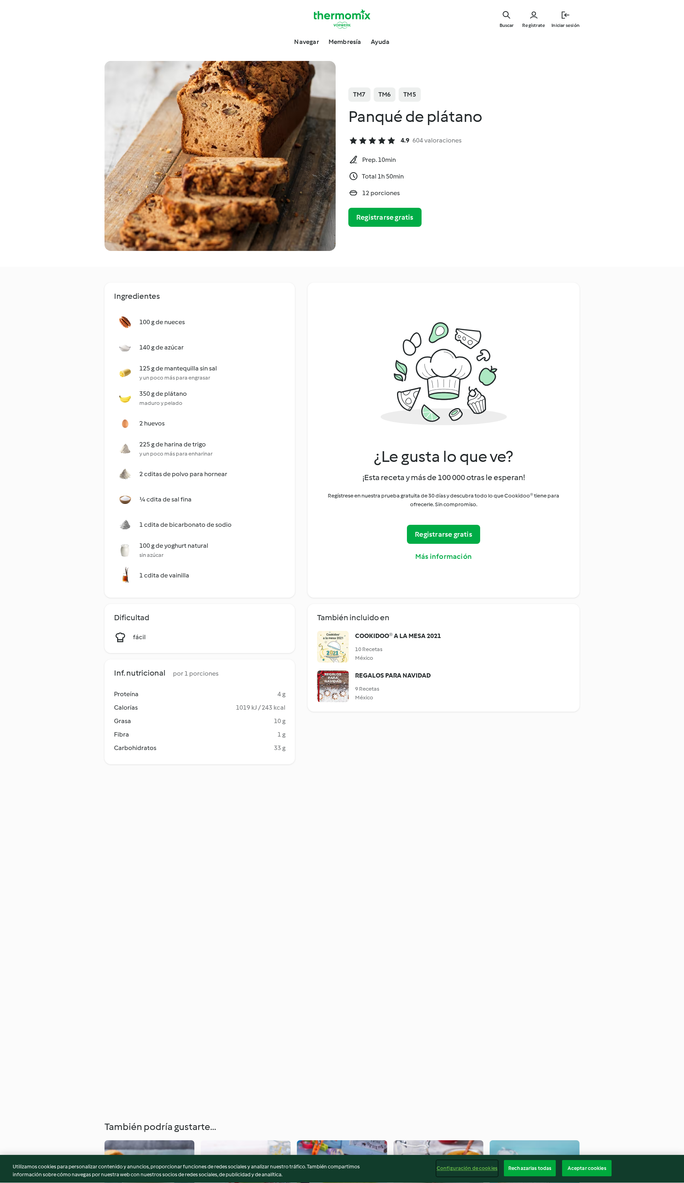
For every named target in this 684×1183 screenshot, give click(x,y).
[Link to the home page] (342, 18)
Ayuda (380, 42)
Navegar (306, 42)
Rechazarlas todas (529, 1168)
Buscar (506, 25)
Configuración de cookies (467, 1168)
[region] (342, 1169)
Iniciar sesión (565, 25)
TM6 (384, 94)
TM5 (409, 94)
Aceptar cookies (587, 1168)
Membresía (345, 42)
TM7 (359, 94)
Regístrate (533, 25)
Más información (443, 556)
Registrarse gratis (385, 217)
